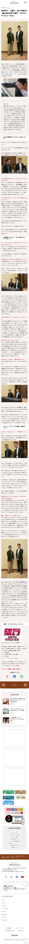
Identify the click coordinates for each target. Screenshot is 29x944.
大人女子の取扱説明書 (14, 841)
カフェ (4, 902)
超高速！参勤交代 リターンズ (11, 74)
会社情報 (8, 928)
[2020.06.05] (6, 701)
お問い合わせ (21, 930)
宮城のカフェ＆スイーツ (14, 843)
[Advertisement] (14, 738)
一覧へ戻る (14, 685)
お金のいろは (14, 833)
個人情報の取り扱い (9, 930)
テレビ (4, 911)
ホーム (2, 856)
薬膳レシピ (14, 847)
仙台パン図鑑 (14, 837)
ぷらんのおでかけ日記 (14, 835)
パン (4, 900)
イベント (18, 831)
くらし (9, 7)
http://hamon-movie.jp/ (13, 658)
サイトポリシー (18, 928)
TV (13, 831)
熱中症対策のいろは (14, 845)
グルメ (4, 905)
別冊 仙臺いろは (14, 839)
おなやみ (5, 914)
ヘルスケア (5, 908)
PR (8, 831)
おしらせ (5, 920)
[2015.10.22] (6, 720)
